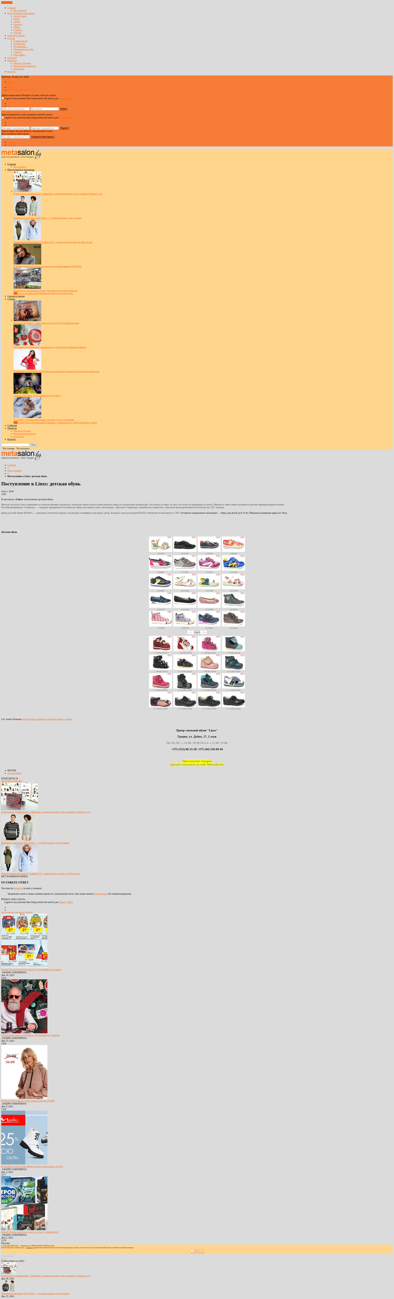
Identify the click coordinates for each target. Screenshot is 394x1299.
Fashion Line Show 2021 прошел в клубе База (37, 395)
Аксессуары (20, 16)
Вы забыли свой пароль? (14, 111)
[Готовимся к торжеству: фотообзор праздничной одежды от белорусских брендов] (27, 368)
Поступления (14, 470)
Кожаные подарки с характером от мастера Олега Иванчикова (46, 323)
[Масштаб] (11, 1256)
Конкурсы (19, 68)
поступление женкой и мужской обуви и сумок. (47, 719)
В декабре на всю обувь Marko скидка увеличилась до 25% (32, 1166)
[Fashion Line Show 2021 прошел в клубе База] (27, 393)
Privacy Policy (66, 98)
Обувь (17, 27)
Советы (18, 52)
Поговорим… (21, 46)
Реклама (11, 145)
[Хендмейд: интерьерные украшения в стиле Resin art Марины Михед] (27, 344)
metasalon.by (30, 1247)
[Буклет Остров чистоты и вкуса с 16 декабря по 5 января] (24, 967)
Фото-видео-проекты (25, 66)
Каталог (11, 71)
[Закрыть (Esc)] (2, 1256)
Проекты (12, 60)
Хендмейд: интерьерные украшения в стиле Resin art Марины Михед (50, 347)
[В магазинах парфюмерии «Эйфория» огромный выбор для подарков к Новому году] (27, 191)
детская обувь (14, 773)
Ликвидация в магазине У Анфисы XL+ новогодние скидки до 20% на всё (53, 242)
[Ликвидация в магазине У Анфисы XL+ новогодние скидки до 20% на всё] (27, 239)
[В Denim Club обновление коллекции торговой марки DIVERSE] (27, 263)
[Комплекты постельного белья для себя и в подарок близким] (27, 288)
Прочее (17, 32)
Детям (17, 21)
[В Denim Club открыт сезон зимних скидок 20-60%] (24, 1098)
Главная (11, 7)
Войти (10, 82)
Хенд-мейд (19, 55)
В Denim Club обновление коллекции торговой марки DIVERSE (47, 266)
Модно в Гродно (22, 63)
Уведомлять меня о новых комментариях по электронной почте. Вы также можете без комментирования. (69, 893)
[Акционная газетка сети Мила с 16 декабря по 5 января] (24, 1032)
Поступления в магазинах (21, 13)
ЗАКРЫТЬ (6, 2)
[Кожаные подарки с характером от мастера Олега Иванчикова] (27, 320)
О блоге (11, 142)
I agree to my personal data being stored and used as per (38, 98)
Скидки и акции (16, 35)
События (12, 57)
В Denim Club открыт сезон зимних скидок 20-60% (28, 1101)
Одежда (18, 30)
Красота (18, 24)
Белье (16, 19)
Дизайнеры (19, 44)
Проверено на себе (23, 49)
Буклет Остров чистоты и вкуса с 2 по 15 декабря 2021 (30, 1232)
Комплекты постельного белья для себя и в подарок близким (45, 290)
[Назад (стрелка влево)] (2, 1258)
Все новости (20, 10)
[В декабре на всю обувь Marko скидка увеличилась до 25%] (24, 1163)
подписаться (101, 893)
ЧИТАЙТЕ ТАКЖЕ (11, 781)
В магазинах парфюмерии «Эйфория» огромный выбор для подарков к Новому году (58, 194)
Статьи (11, 38)
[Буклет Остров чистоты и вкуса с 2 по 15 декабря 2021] (24, 1229)
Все (15, 293)
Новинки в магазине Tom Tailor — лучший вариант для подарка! (48, 218)
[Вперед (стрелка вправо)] (5, 1258)
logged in (19, 888)
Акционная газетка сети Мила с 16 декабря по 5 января (30, 1035)
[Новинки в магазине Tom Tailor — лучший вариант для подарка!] (27, 215)
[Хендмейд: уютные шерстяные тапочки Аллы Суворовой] (27, 417)
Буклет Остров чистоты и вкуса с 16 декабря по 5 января (31, 969)
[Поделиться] (5, 1256)
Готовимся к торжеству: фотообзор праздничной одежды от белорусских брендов (56, 371)
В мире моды (20, 41)
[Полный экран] (8, 1256)
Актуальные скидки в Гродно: (17, 912)
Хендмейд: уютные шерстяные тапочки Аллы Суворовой (44, 420)
